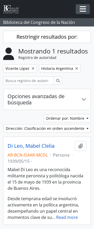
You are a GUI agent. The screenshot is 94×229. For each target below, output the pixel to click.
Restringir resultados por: (47, 36)
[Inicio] (13, 9)
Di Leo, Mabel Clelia (31, 146)
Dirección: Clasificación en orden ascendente (45, 128)
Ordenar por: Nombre (65, 118)
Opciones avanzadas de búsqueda (36, 99)
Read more (67, 217)
